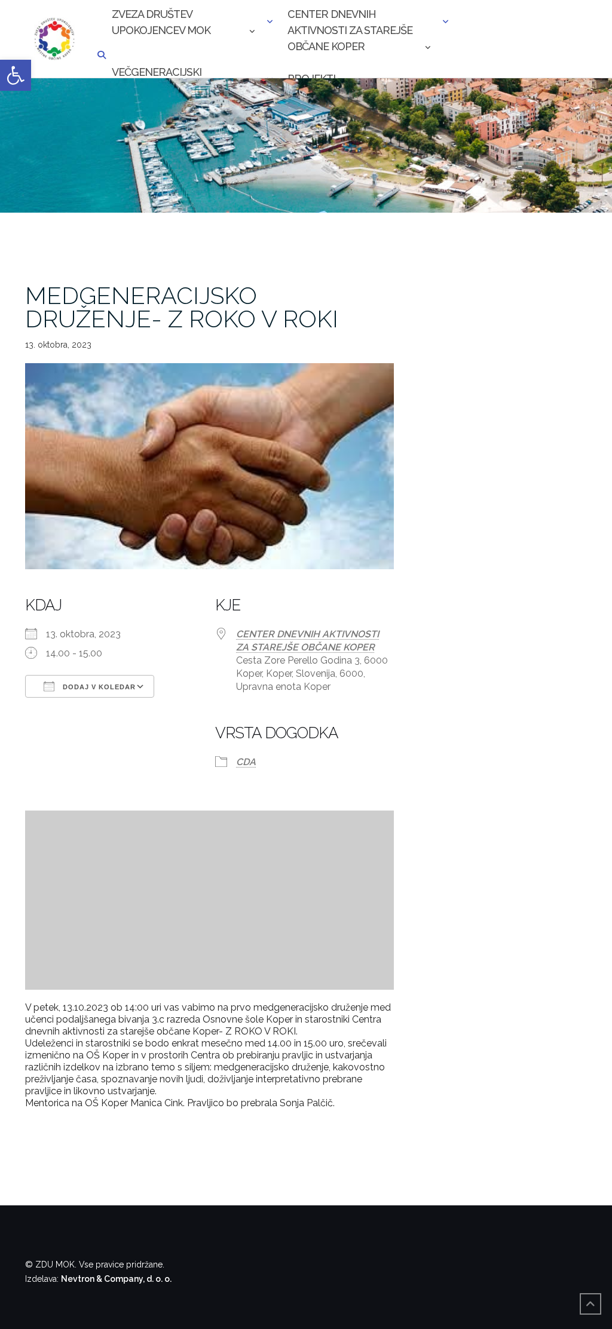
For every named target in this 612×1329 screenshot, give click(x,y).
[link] (15, 75)
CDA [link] (246, 762)
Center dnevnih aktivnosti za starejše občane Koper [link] (349, 23)
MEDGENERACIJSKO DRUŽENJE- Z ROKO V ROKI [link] (181, 307)
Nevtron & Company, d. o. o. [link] (116, 1279)
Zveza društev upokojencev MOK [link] (161, 22)
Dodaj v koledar (98, 686)
